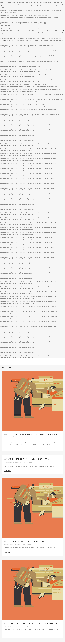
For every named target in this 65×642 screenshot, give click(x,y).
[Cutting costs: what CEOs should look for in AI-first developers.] (32, 401)
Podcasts (20, 439)
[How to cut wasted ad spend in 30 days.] (32, 508)
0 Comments (29, 439)
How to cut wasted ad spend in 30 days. (27, 541)
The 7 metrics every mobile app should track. (30, 459)
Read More (7, 448)
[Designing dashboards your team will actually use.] (32, 590)
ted (24, 439)
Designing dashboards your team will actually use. (33, 623)
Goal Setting (15, 439)
